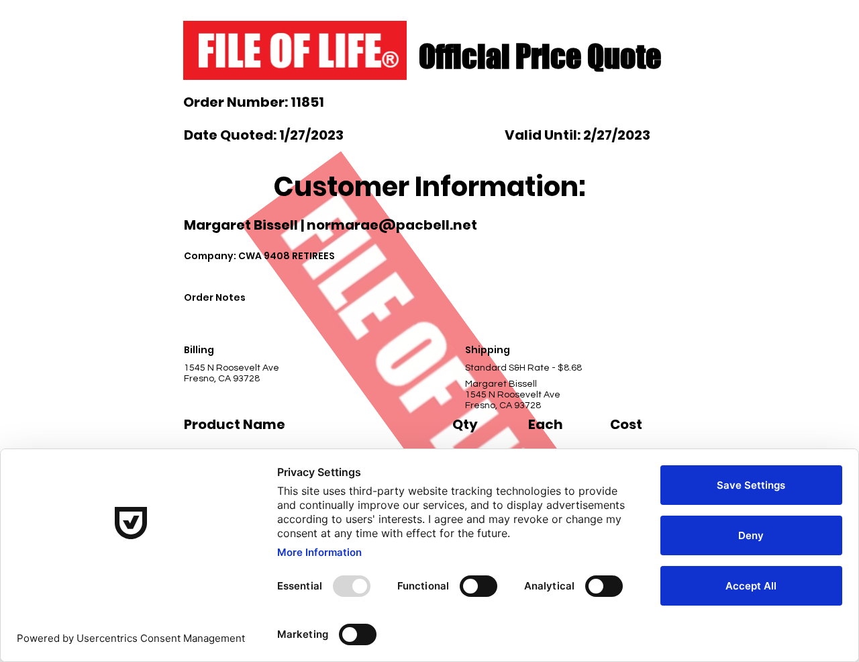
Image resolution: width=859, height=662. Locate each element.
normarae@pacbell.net (392, 225)
